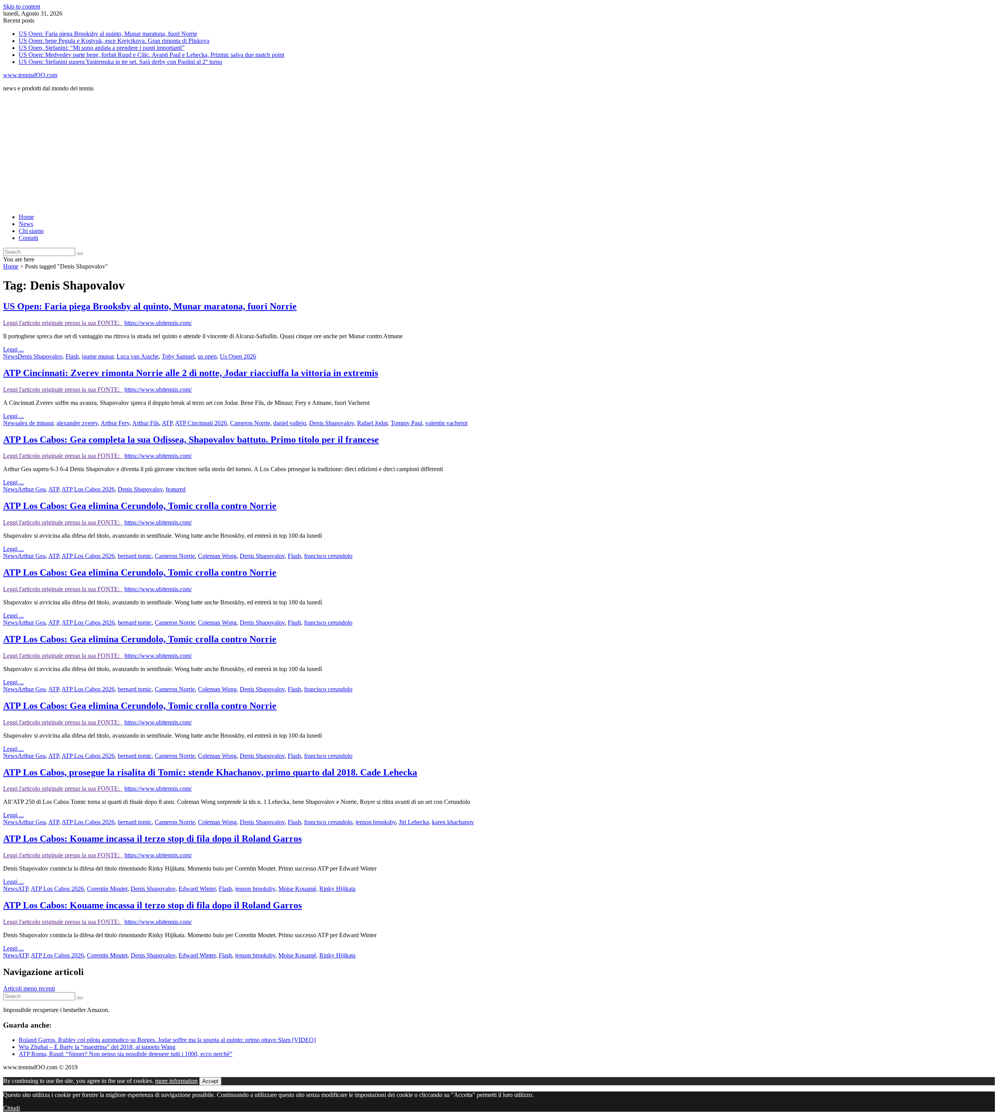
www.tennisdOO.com (30, 75)
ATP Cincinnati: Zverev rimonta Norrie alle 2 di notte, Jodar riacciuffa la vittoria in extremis (190, 373)
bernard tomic (135, 556)
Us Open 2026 (238, 356)
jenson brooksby (376, 822)
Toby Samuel (178, 356)
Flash (72, 356)
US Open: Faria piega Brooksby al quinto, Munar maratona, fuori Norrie (108, 33)
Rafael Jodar (372, 423)
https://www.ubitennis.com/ (158, 323)
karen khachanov (453, 822)
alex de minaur (35, 423)
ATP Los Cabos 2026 (88, 489)
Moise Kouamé (297, 888)
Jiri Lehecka (414, 822)
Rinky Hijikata (337, 888)
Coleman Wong (217, 556)
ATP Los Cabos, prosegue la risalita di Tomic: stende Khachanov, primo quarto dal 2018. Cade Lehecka (210, 772)
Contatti (28, 238)
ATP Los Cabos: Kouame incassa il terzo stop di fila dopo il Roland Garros (152, 839)
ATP (167, 423)
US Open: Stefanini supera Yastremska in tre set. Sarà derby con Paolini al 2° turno (120, 61)
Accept (210, 1081)
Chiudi (11, 1108)
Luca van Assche (138, 356)
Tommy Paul (406, 423)
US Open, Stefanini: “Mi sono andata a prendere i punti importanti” (101, 47)
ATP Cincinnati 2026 (201, 423)
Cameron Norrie (250, 423)
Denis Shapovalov (40, 356)
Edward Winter (197, 888)
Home (26, 217)
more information (176, 1080)
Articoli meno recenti (29, 988)
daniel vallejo (289, 423)
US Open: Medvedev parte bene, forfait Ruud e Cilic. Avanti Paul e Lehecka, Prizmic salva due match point (151, 54)
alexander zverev (77, 423)
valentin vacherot (446, 423)
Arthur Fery (115, 423)
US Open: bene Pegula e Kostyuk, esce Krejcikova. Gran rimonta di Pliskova (114, 40)
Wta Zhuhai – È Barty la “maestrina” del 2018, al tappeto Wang (97, 1047)
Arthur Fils (145, 423)
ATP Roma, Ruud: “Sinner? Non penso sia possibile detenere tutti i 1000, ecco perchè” (125, 1054)
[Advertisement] (237, 152)
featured (176, 489)
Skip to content (21, 6)
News (26, 224)
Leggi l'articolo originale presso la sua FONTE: (63, 323)
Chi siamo (31, 231)
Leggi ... (13, 349)
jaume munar (97, 356)
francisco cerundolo (328, 556)
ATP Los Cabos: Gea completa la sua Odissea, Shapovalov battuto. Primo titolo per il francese (191, 439)
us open (207, 356)
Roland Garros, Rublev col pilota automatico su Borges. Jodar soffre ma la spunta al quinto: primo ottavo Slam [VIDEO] (167, 1040)
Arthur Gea (32, 489)
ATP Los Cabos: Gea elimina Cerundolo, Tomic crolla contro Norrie (139, 506)
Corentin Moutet (107, 888)
